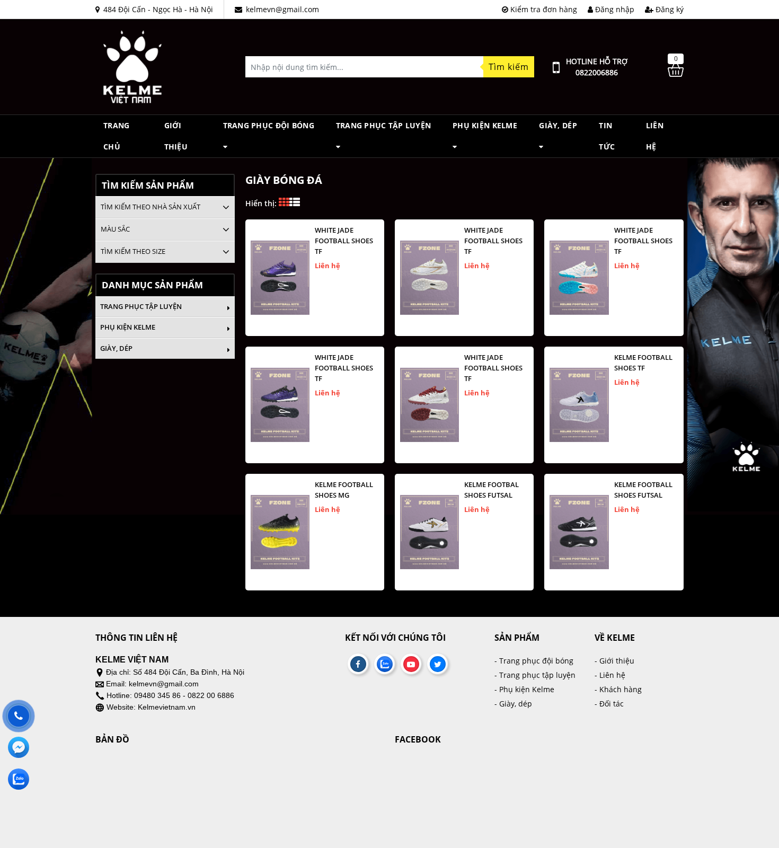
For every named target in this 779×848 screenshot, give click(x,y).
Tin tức (607, 136)
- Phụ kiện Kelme (524, 689)
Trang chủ (116, 136)
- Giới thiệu (614, 661)
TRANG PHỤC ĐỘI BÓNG (268, 125)
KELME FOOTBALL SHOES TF (643, 362)
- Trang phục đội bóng (533, 661)
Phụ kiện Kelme (485, 125)
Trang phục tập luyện (383, 125)
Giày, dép (558, 125)
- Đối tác (609, 704)
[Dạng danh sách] (284, 203)
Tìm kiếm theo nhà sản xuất (150, 206)
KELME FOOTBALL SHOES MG (344, 490)
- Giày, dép (513, 704)
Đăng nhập (613, 9)
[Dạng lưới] (294, 203)
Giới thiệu (176, 136)
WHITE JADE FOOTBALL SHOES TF (344, 240)
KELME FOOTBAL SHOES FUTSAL (491, 490)
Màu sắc (115, 229)
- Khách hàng (618, 689)
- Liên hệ (610, 675)
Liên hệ (654, 136)
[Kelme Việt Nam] (132, 66)
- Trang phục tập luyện (535, 675)
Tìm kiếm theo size (133, 251)
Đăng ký (668, 9)
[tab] (165, 207)
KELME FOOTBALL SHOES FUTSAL (643, 490)
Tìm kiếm (509, 67)
